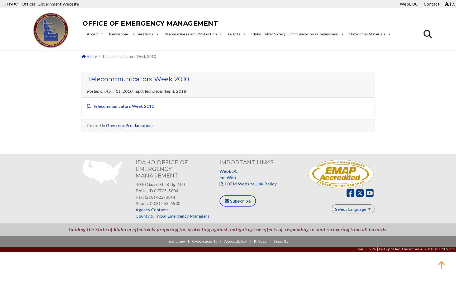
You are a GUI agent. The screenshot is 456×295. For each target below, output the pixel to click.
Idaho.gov (176, 241)
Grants (234, 34)
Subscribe (240, 200)
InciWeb (228, 177)
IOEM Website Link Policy (251, 183)
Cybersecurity (204, 241)
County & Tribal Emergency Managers (172, 215)
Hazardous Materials (367, 34)
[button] (441, 264)
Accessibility (235, 241)
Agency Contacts (152, 209)
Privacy (260, 241)
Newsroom (118, 34)
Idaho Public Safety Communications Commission (295, 34)
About (92, 34)
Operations (143, 34)
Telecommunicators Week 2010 (138, 79)
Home (91, 56)
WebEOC (229, 171)
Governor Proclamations (130, 125)
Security (281, 241)
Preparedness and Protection (191, 34)
